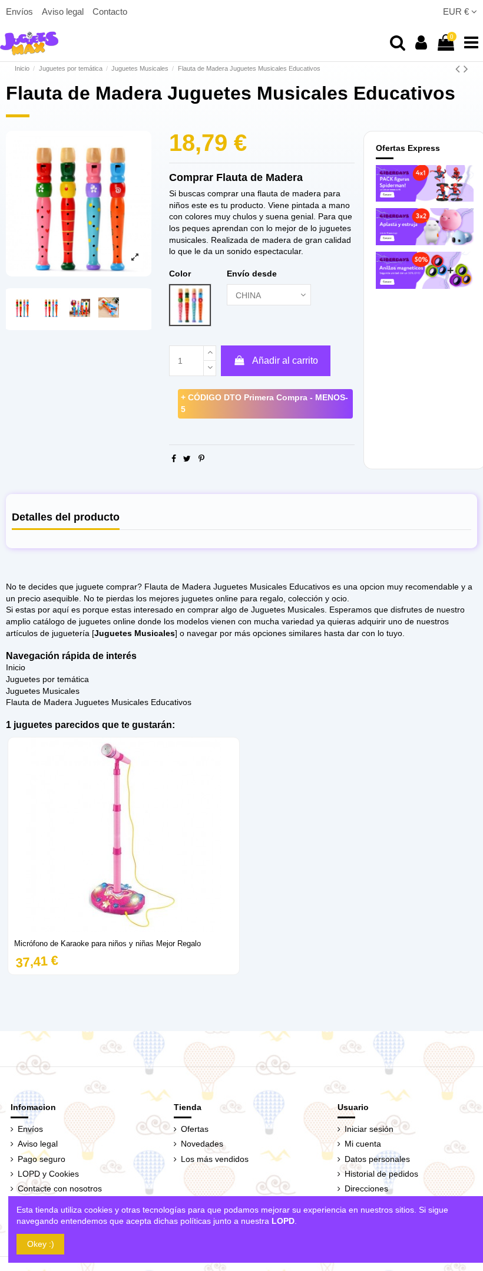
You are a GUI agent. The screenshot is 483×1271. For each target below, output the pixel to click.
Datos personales (377, 1159)
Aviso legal (64, 11)
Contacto (109, 11)
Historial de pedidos (381, 1173)
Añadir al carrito (285, 360)
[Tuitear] (187, 458)
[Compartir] (173, 458)
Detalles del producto (66, 517)
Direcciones (366, 1188)
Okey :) (40, 1244)
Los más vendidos (215, 1159)
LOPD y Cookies (48, 1173)
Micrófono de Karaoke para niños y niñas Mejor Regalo (107, 943)
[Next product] (466, 68)
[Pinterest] (201, 458)
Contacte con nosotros (60, 1188)
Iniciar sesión (369, 1129)
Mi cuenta (363, 1143)
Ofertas (195, 1129)
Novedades (202, 1143)
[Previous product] (459, 68)
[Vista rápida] (123, 928)
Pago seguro (41, 1159)
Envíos (20, 11)
